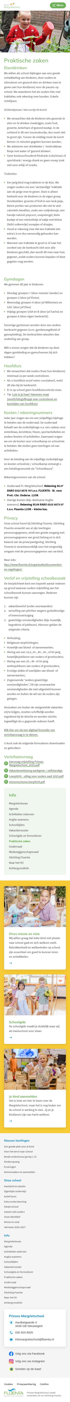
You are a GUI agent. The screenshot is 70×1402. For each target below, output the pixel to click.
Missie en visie (12, 1222)
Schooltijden (11, 1261)
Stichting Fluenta (13, 1292)
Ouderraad (10, 1282)
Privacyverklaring (26, 1384)
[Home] (14, 5)
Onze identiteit (12, 1216)
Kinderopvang (12, 1161)
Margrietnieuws (12, 1241)
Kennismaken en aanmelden (19, 1172)
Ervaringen (10, 1166)
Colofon (44, 1384)
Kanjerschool (11, 1206)
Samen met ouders (14, 1211)
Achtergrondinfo (13, 1302)
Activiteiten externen (15, 1251)
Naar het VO (10, 1297)
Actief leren (10, 1196)
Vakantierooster (13, 1266)
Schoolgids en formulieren (18, 1271)
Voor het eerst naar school (18, 1151)
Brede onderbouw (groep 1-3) (20, 1156)
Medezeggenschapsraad (17, 1287)
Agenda (8, 1246)
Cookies (8, 1384)
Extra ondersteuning (15, 1201)
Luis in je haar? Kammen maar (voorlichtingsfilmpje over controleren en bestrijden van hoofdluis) (32, 399)
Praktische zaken (13, 1277)
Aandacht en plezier (15, 1186)
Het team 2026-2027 (15, 1227)
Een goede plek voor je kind (19, 1146)
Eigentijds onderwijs (15, 1191)
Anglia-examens (12, 1256)
